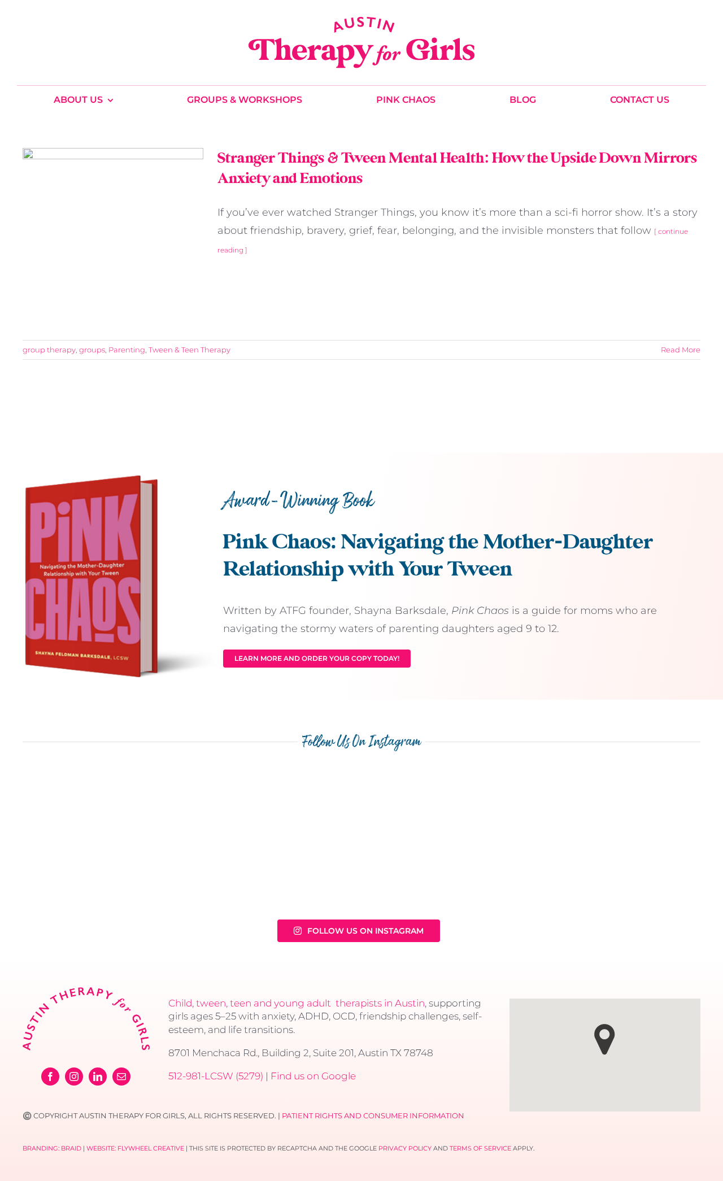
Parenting (126, 349)
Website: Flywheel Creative (135, 1148)
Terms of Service (480, 1148)
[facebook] (50, 1076)
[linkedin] (98, 1076)
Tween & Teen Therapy (189, 349)
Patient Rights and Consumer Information (373, 1115)
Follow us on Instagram (365, 931)
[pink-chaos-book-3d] (124, 480)
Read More (680, 349)
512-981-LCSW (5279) (215, 1076)
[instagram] (74, 1076)
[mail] (121, 1076)
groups (92, 349)
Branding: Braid (52, 1148)
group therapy (49, 349)
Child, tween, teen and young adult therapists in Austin (296, 1003)
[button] (604, 1039)
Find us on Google (313, 1076)
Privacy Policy (405, 1148)
